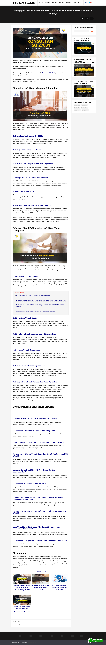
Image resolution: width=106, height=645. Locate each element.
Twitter (35, 635)
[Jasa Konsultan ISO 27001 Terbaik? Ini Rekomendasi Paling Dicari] (59, 579)
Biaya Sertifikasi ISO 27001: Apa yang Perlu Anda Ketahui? (33, 295)
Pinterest (66, 635)
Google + (56, 635)
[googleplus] (91, 2)
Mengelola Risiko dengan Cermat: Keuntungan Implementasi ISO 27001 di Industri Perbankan (22, 588)
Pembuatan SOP (85, 110)
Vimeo (76, 635)
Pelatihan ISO (76, 107)
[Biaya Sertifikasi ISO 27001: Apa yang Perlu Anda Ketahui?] (40, 579)
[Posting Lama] (92, 18)
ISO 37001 (61, 2)
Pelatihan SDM (84, 107)
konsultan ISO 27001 (48, 73)
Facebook (24, 635)
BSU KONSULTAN (24, 2)
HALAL (79, 2)
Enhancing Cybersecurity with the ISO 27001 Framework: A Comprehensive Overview (41, 300)
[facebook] (86, 2)
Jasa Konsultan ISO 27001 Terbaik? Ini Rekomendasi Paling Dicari (35, 311)
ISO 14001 (47, 2)
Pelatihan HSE (84, 105)
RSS (84, 635)
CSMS (74, 2)
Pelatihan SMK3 (77, 110)
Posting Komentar (19, 625)
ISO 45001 (68, 2)
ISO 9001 (41, 2)
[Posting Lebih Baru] (82, 18)
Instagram (45, 635)
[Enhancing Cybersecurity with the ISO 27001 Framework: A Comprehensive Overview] (22, 600)
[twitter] (88, 2)
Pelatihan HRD (77, 105)
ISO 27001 (54, 2)
